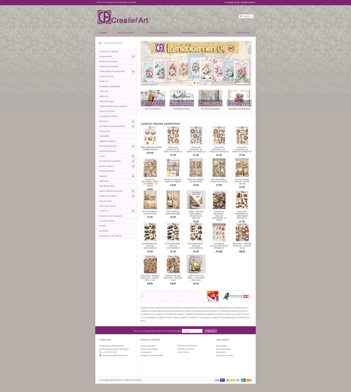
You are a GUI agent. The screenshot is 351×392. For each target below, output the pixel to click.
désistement (146, 352)
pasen (230, 314)
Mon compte (249, 2)
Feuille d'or (104, 131)
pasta (239, 314)
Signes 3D (103, 81)
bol (188, 311)
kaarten (234, 311)
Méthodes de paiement (187, 345)
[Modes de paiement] (217, 380)
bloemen (180, 311)
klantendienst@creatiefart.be (115, 355)
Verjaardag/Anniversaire (162, 311)
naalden (190, 314)
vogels (215, 317)
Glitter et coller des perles (112, 126)
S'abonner (210, 331)
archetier (103, 231)
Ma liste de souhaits (224, 355)
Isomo (102, 156)
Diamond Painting (164, 307)
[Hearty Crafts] (213, 296)
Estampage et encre (108, 116)
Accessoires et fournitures (112, 71)
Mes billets (220, 352)
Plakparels (225, 307)
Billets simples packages (110, 191)
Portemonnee (240, 307)
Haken (178, 307)
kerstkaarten (147, 314)
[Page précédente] (142, 296)
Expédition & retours (185, 349)
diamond (198, 311)
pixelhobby (151, 317)
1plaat (144, 307)
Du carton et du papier (110, 161)
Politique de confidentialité (152, 355)
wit (143, 320)
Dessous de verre (107, 206)
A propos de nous (216, 32)
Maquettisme (105, 201)
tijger (185, 317)
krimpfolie (171, 314)
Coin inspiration (188, 32)
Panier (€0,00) (233, 2)
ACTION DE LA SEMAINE (108, 51)
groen (216, 311)
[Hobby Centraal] (233, 296)
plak (162, 317)
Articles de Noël (106, 171)
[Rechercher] (100, 43)
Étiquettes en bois (107, 151)
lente (181, 314)
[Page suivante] (250, 296)
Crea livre (103, 91)
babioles (103, 176)
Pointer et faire (106, 101)
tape (177, 317)
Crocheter (104, 136)
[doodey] (171, 296)
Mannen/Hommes (208, 307)
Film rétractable (107, 186)
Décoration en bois (108, 146)
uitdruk (194, 317)
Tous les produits (126, 32)
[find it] (192, 296)
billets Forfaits (106, 166)
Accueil (103, 32)
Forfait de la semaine (109, 66)
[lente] (196, 63)
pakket (211, 314)
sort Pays (104, 211)
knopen (159, 314)
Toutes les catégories (158, 32)
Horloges (104, 181)
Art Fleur (103, 121)
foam (207, 311)
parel (221, 314)
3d (152, 307)
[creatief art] (151, 296)
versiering (204, 317)
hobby (225, 311)
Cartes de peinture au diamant (113, 106)
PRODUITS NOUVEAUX (108, 61)
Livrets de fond (106, 76)
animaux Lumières (107, 141)
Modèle (102, 226)
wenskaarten (228, 317)
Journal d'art (105, 56)
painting (201, 314)
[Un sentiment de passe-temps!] (156, 17)
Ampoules (104, 96)
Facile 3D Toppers (107, 111)
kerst (244, 311)
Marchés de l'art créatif (110, 236)
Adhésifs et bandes (108, 196)
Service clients (243, 32)
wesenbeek (243, 317)
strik (169, 317)
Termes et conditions (149, 349)
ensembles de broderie (109, 86)
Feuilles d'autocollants (110, 216)
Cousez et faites (106, 221)
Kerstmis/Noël (191, 307)
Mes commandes (223, 349)
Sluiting (145, 311)
